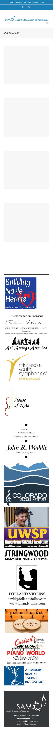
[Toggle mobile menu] (47, 23)
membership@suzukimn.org (34, 2)
